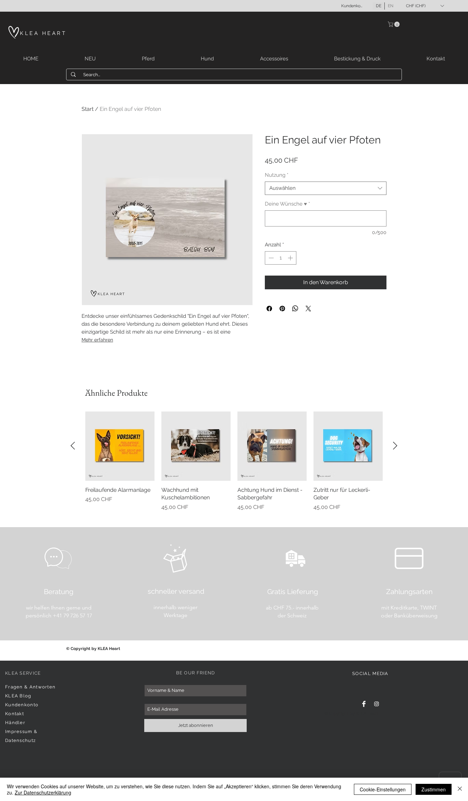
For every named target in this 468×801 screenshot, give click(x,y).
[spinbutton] (280, 258)
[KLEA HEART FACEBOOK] (364, 704)
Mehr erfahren (97, 340)
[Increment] (291, 258)
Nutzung (276, 175)
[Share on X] (308, 308)
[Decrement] (270, 258)
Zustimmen (433, 789)
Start (88, 109)
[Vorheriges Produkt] (72, 445)
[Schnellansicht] (120, 446)
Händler (15, 722)
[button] (425, 6)
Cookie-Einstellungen (383, 789)
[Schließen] (460, 789)
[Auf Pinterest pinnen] (282, 308)
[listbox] (425, 6)
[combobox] (325, 188)
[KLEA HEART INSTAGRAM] (376, 704)
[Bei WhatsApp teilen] (295, 308)
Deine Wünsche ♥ (287, 204)
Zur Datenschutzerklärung (43, 792)
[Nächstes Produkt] (395, 445)
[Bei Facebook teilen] (269, 308)
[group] (234, 465)
